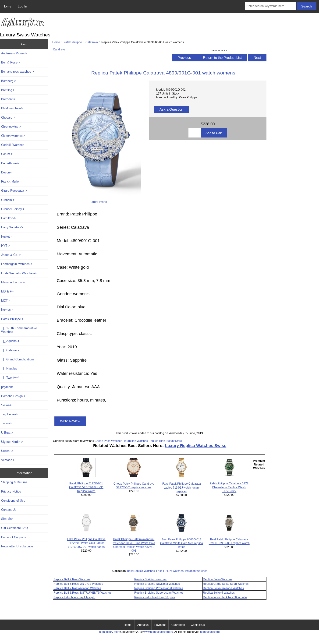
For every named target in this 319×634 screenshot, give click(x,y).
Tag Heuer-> (9, 414)
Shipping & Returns (14, 482)
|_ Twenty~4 (10, 377)
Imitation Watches (196, 570)
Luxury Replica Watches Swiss (195, 445)
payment (7, 387)
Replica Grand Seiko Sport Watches (225, 583)
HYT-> (5, 245)
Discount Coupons (13, 537)
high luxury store (109, 631)
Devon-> (7, 172)
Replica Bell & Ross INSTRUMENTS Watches (82, 592)
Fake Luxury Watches (170, 570)
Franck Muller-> (11, 181)
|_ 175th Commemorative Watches (19, 330)
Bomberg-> (8, 81)
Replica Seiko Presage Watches (223, 588)
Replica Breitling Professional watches (158, 588)
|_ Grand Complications (18, 359)
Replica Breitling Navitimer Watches (157, 583)
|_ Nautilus (9, 368)
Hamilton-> (8, 218)
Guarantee (178, 625)
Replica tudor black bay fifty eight (74, 597)
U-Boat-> (7, 432)
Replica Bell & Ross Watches (71, 579)
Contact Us (8, 509)
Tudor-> (6, 423)
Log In (22, 6)
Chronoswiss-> (11, 126)
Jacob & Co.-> (11, 255)
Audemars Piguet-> (14, 53)
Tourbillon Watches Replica (141, 440)
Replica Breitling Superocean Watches (158, 592)
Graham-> (8, 200)
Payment (160, 625)
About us (143, 625)
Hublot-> (7, 236)
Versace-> (8, 460)
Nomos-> (7, 309)
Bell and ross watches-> (17, 71)
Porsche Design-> (13, 396)
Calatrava (91, 42)
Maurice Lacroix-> (13, 282)
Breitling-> (8, 90)
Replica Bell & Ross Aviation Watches (77, 588)
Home (7, 6)
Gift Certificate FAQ (14, 528)
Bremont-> (8, 99)
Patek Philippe (73, 42)
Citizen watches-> (13, 135)
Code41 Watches (12, 145)
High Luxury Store (170, 440)
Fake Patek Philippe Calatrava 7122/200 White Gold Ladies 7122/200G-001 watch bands (86, 543)
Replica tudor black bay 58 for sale (225, 597)
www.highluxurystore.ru (158, 631)
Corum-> (7, 154)
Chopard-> (8, 117)
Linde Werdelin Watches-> (19, 273)
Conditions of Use (13, 500)
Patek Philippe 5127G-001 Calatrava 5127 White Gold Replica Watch (86, 487)
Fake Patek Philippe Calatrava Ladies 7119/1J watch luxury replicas (181, 487)
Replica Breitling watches (150, 579)
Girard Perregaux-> (14, 190)
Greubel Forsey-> (13, 209)
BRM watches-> (12, 108)
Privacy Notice (11, 491)
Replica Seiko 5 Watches (219, 592)
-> (12, 319)
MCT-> (5, 300)
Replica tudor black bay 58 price (154, 597)
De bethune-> (10, 163)
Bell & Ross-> (10, 62)
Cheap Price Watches (108, 440)
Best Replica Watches (141, 570)
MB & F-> (7, 291)
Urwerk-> (7, 451)
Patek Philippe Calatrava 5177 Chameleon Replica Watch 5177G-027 (229, 487)
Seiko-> (6, 405)
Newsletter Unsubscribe (17, 546)
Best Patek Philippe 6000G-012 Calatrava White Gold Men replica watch (181, 543)
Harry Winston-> (12, 227)
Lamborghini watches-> (16, 264)
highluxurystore (210, 631)
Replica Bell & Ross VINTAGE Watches (78, 583)
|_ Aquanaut (10, 341)
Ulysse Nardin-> (12, 442)
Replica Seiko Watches (217, 579)
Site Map (7, 519)
